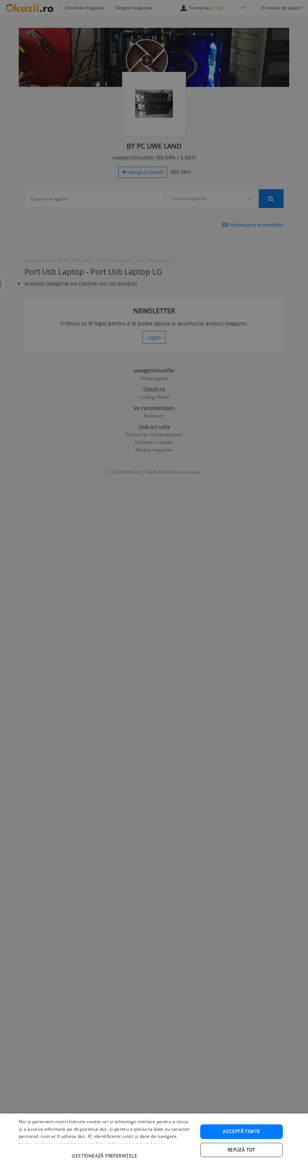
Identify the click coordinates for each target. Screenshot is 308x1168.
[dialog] (154, 1140)
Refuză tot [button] (241, 1150)
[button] (105, 1152)
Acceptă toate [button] (241, 1131)
